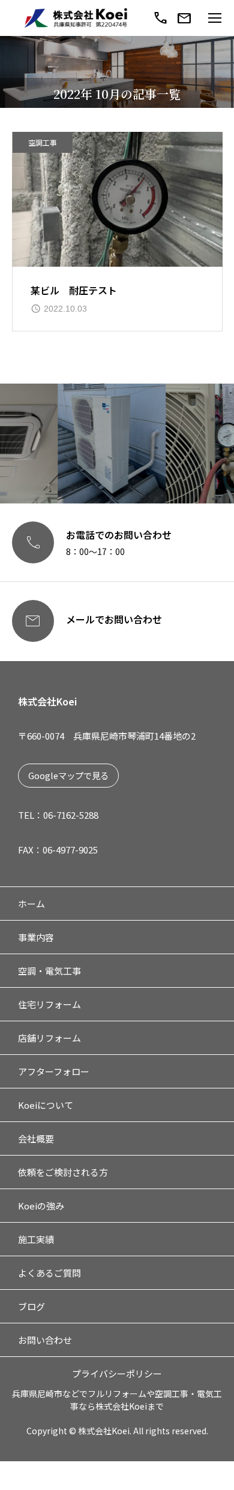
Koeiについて (45, 1105)
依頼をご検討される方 (63, 1172)
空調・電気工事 (49, 970)
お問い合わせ (45, 1340)
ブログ (31, 1306)
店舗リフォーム (49, 1037)
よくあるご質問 (49, 1272)
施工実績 (36, 1239)
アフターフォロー (53, 1071)
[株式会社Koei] (76, 18)
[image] (117, 199)
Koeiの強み (41, 1205)
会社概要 (36, 1138)
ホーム (31, 903)
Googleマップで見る (68, 775)
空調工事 (42, 142)
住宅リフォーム (49, 1004)
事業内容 (36, 937)
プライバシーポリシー (117, 1373)
